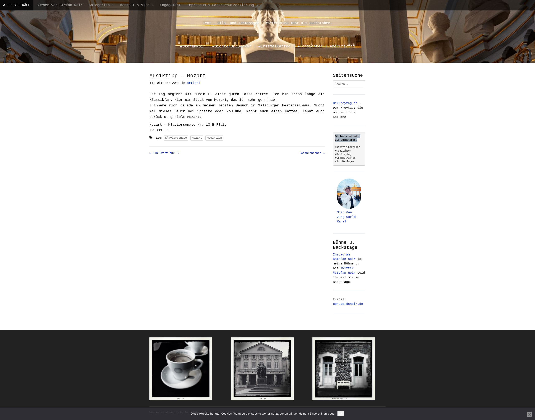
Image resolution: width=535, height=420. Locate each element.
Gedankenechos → (312, 153)
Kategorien (100, 5)
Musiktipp (214, 137)
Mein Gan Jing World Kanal (346, 217)
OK (341, 413)
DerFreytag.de (345, 103)
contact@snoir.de (348, 304)
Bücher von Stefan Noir (60, 5)
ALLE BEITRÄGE (16, 5)
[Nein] (529, 414)
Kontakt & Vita (136, 5)
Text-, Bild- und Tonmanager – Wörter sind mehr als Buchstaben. (267, 23)
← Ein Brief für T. (164, 153)
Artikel (193, 83)
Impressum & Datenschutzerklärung (221, 5)
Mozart (197, 137)
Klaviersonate (176, 137)
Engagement (170, 5)
